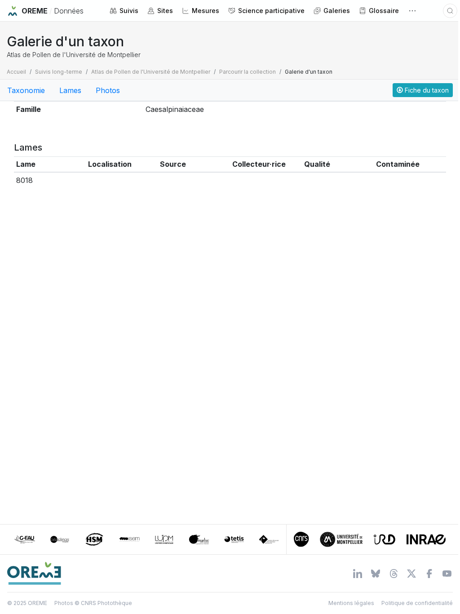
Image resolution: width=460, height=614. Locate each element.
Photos (108, 90)
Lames (70, 90)
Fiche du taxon (426, 90)
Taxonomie (26, 90)
